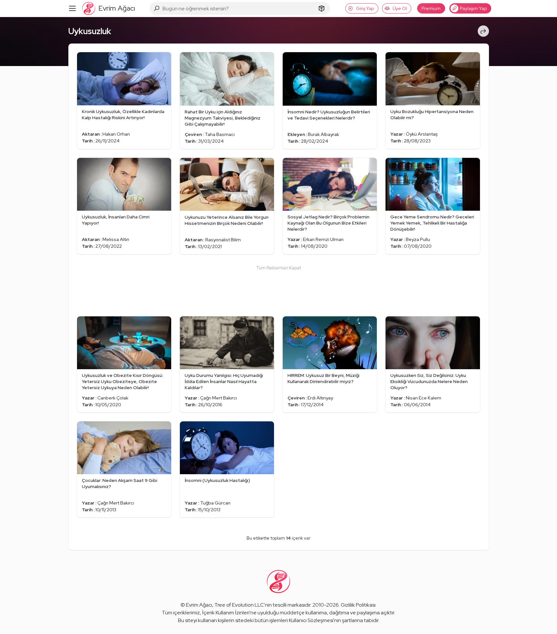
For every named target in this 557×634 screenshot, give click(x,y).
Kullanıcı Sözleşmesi (311, 620)
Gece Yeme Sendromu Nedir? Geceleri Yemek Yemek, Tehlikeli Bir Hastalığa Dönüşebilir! (432, 223)
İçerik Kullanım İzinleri (225, 612)
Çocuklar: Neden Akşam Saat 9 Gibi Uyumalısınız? (119, 483)
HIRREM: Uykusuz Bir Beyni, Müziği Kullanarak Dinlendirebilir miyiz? (323, 378)
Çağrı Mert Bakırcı (218, 398)
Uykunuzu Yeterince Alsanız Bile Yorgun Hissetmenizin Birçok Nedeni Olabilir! (227, 220)
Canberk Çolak (112, 398)
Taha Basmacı (220, 134)
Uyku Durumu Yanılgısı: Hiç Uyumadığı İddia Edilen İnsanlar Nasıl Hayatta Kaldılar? (224, 381)
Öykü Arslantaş (421, 134)
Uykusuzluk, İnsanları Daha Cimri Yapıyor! (116, 220)
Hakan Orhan (116, 134)
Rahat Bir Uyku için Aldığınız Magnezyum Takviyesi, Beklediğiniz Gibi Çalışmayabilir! (222, 118)
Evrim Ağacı (199, 604)
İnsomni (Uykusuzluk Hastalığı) (217, 480)
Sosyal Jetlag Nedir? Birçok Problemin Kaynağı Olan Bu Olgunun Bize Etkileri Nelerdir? (328, 223)
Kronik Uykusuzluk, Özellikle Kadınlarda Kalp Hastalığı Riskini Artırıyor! (123, 114)
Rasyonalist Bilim (223, 240)
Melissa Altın (116, 239)
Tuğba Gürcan (215, 503)
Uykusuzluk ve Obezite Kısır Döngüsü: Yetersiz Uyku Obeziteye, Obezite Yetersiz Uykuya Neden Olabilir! (122, 381)
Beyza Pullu (418, 239)
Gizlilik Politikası (358, 604)
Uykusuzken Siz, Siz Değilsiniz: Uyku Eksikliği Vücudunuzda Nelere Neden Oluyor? (429, 381)
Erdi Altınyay (320, 398)
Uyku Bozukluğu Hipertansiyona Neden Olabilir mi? (432, 114)
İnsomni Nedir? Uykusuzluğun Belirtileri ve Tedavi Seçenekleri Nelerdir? (329, 115)
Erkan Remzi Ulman (323, 239)
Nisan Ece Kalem (423, 398)
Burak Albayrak (323, 134)
